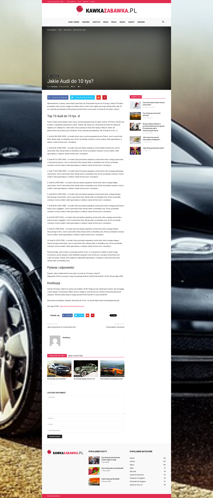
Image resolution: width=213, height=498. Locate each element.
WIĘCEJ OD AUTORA (75, 356)
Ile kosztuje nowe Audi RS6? (56, 379)
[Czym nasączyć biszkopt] (94, 482)
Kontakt (92, 1)
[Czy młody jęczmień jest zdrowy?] (135, 116)
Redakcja (54, 86)
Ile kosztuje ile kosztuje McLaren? (111, 379)
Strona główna (71, 1)
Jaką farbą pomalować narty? (153, 148)
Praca (113, 22)
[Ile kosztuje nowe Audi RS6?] (59, 368)
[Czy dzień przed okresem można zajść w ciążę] (94, 460)
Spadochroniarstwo (137, 475)
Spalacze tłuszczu (136, 485)
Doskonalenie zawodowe (115, 327)
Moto (49, 76)
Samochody (55, 76)
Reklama (85, 1)
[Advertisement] (106, 47)
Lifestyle (96, 22)
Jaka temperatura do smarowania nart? (61, 327)
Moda (105, 22)
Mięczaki (133, 471)
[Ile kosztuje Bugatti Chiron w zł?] (86, 368)
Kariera (132, 461)
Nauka (132, 458)
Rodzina (85, 22)
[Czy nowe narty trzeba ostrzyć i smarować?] (135, 105)
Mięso (132, 465)
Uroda (122, 22)
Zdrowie (141, 22)
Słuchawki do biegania (138, 481)
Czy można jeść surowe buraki (112, 468)
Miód (131, 468)
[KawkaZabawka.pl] (106, 10)
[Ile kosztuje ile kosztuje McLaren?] (112, 368)
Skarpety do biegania (137, 478)
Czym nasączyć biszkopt (110, 479)
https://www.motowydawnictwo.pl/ (72, 306)
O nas (79, 1)
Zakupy (131, 22)
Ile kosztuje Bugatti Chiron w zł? (84, 379)
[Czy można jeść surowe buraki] (94, 471)
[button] (163, 22)
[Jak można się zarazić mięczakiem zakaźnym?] (135, 140)
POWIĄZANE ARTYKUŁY (57, 356)
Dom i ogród (73, 22)
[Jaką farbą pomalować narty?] (135, 151)
